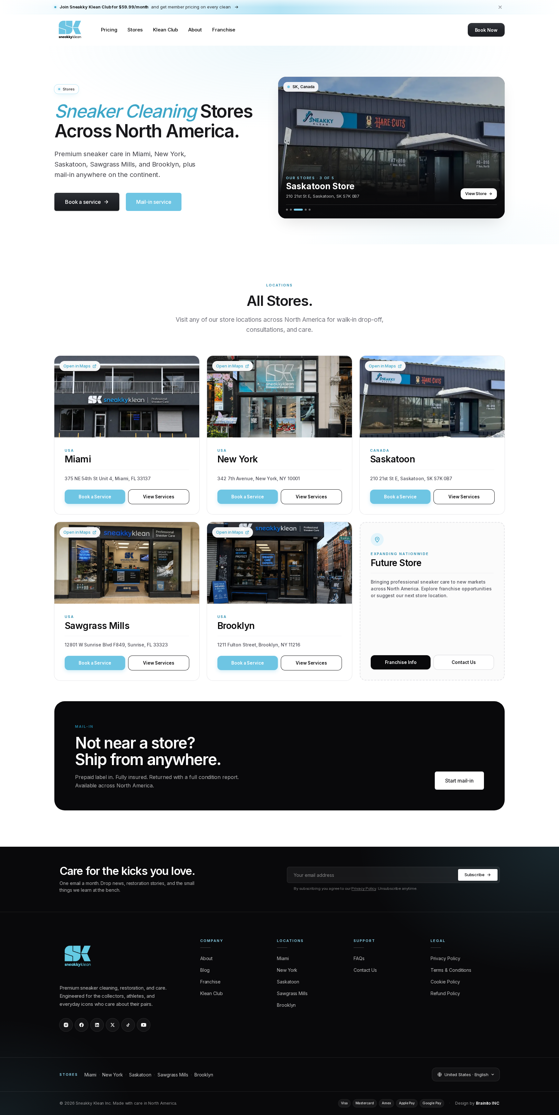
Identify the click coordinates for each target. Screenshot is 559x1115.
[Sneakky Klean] (69, 29)
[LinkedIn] (97, 1024)
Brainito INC (487, 1103)
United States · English (466, 1074)
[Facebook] (81, 1024)
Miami (90, 1074)
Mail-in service (153, 202)
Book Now (486, 30)
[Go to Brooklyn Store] (310, 210)
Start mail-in (459, 780)
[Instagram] (66, 1024)
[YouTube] (143, 1024)
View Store (476, 193)
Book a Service (95, 496)
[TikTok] (128, 1024)
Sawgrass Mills (173, 1074)
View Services (158, 496)
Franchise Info (401, 662)
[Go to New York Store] (291, 210)
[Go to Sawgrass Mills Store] (302, 210)
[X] (112, 1024)
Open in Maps (77, 365)
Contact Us (464, 662)
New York (112, 1074)
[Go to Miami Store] (287, 210)
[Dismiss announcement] (500, 7)
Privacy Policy (363, 888)
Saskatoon (140, 1074)
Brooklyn (203, 1074)
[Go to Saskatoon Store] (295, 210)
